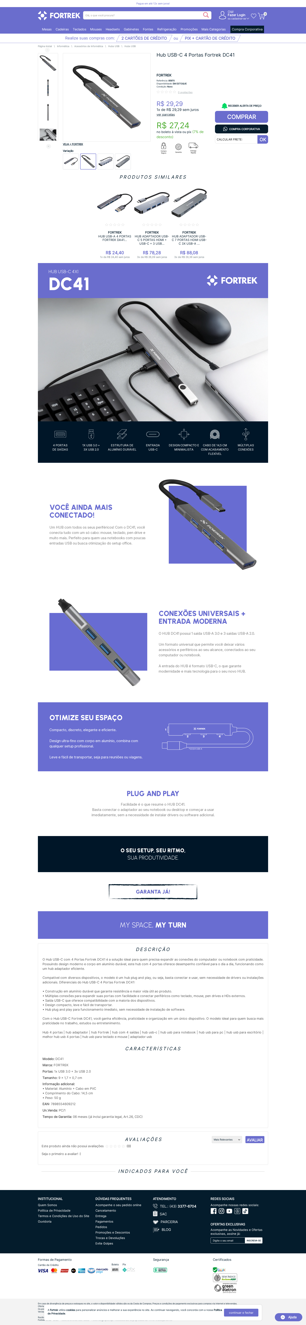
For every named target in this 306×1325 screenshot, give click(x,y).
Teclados (79, 29)
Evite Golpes (104, 1243)
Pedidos (101, 1227)
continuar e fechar (241, 1312)
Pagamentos (104, 1221)
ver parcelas (166, 114)
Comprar (241, 116)
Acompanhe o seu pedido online (118, 1205)
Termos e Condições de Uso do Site (63, 1216)
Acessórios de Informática (88, 46)
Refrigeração (167, 29)
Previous (47, 50)
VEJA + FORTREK (73, 144)
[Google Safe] (219, 1269)
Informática (63, 46)
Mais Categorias (214, 29)
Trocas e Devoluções (110, 1238)
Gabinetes (131, 29)
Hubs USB (113, 46)
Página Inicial (45, 46)
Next (48, 146)
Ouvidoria (45, 1221)
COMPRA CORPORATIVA (244, 129)
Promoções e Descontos (112, 1232)
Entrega (100, 1216)
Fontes (148, 29)
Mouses (96, 29)
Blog (166, 1230)
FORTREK (164, 75)
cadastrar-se (238, 18)
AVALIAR (255, 1140)
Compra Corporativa (247, 29)
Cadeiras (62, 29)
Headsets (113, 29)
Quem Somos (47, 1205)
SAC (163, 1214)
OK (263, 139)
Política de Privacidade (54, 1210)
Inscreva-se (254, 1240)
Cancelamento (105, 1210)
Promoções (189, 29)
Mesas (47, 29)
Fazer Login (236, 15)
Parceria (169, 1222)
